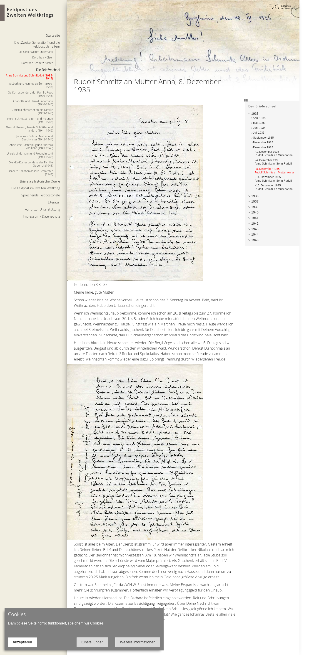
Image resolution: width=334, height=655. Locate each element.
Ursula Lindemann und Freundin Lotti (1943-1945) (30, 155)
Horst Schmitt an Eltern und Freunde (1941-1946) (30, 120)
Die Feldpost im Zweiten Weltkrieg (35, 188)
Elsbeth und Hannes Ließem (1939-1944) (31, 85)
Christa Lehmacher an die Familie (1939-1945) (32, 111)
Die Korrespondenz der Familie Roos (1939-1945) (30, 94)
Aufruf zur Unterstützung (42, 209)
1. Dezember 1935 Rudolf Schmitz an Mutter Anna (274, 153)
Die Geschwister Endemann (35, 51)
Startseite (53, 35)
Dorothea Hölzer (42, 57)
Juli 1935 (258, 132)
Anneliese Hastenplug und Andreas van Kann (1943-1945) (31, 146)
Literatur (54, 202)
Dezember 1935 (262, 147)
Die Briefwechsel (48, 70)
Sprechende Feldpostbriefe (40, 195)
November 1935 (262, 142)
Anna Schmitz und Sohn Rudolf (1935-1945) (29, 77)
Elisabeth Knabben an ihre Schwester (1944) (30, 172)
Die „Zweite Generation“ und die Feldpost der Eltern (37, 44)
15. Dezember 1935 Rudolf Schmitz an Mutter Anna (274, 187)
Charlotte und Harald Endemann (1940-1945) (33, 102)
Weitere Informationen (137, 642)
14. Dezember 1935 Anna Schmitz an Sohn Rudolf (273, 178)
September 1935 (263, 137)
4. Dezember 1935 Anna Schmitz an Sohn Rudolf (273, 162)
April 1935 (259, 118)
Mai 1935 (258, 122)
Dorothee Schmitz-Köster (37, 63)
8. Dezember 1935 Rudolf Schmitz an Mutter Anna (274, 170)
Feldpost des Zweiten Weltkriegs (30, 12)
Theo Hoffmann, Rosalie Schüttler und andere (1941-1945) (29, 128)
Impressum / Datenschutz (41, 216)
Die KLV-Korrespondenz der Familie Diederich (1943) (31, 163)
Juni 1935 (258, 127)
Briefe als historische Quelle (40, 181)
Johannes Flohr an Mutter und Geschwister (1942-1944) (34, 137)
